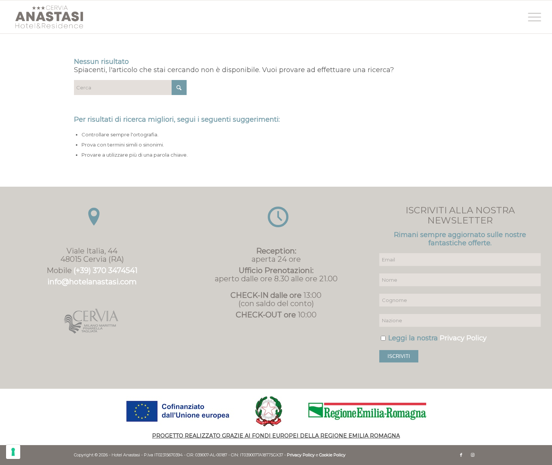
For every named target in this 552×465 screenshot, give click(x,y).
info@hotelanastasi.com (92, 281)
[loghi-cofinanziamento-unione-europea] (276, 411)
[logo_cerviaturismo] (92, 321)
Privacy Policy (463, 338)
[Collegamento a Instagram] (472, 454)
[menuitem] (532, 16)
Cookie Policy (332, 454)
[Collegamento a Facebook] (461, 454)
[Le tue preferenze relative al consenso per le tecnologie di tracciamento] (13, 452)
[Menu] (532, 16)
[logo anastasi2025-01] (49, 16)
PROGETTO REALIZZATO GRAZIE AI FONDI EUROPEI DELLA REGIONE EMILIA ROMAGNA (276, 435)
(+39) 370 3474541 (105, 270)
